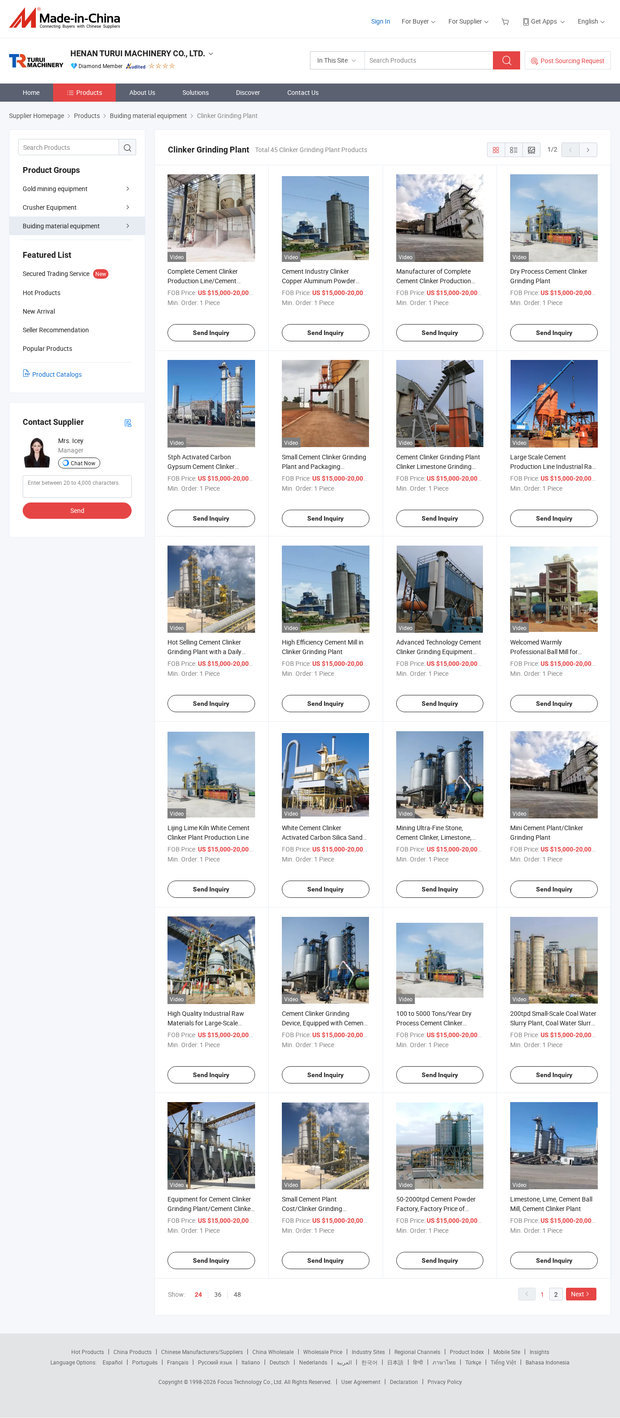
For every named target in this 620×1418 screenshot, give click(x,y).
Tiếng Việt (503, 1362)
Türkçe (473, 1362)
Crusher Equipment (50, 207)
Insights (539, 1351)
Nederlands (313, 1362)
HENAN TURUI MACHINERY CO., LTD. (137, 53)
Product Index (467, 1351)
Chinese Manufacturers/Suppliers (202, 1351)
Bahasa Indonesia (548, 1362)
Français (177, 1362)
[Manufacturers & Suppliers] (67, 18)
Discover (248, 92)
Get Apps (544, 21)
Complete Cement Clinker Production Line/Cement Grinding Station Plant (202, 281)
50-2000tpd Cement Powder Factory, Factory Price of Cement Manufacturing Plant (437, 1208)
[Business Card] (128, 422)
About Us (142, 92)
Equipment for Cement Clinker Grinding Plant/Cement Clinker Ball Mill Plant (210, 1208)
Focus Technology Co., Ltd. (250, 1381)
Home (31, 92)
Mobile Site (506, 1351)
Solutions (195, 92)
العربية (344, 1362)
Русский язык (215, 1362)
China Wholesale (273, 1351)
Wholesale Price (322, 1351)
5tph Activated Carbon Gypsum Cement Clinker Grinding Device (201, 466)
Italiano (250, 1362)
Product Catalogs (57, 374)
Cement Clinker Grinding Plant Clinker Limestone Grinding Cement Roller (438, 466)
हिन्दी (418, 1362)
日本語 (395, 1362)
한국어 (369, 1362)
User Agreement (360, 1381)
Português (144, 1362)
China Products (132, 1351)
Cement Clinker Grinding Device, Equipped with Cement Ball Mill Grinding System (324, 1023)
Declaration (404, 1381)
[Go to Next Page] (588, 150)
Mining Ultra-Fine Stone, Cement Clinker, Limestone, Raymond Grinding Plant (434, 837)
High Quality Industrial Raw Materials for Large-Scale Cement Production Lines (205, 1023)
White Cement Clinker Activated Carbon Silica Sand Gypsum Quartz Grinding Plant (325, 837)
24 (198, 1294)
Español (113, 1362)
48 (237, 1294)
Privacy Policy (445, 1381)
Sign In (380, 21)
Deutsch (280, 1362)
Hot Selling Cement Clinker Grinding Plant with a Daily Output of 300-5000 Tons (204, 651)
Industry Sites (368, 1351)
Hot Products (87, 1351)
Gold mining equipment (55, 188)
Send (77, 510)
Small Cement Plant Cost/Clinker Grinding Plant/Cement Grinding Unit (320, 1208)
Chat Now (83, 463)
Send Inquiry (211, 332)
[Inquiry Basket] (506, 21)
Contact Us (303, 92)
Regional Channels (417, 1351)
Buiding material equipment (61, 226)
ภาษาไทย (444, 1362)
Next (577, 1294)
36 (217, 1294)
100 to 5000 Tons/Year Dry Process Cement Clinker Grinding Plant (434, 1023)
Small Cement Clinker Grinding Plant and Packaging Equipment (324, 466)
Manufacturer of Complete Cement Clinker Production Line (433, 281)
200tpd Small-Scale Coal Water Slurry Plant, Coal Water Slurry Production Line (553, 1023)
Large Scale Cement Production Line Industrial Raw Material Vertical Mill (553, 466)
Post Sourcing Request (573, 60)
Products (89, 92)
